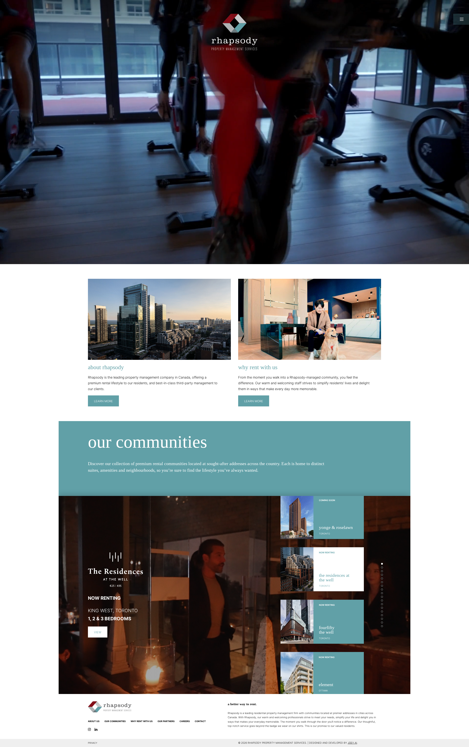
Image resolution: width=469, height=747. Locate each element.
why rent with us (142, 721)
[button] (382, 564)
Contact (200, 721)
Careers (185, 721)
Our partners (166, 721)
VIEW (97, 632)
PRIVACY (92, 742)
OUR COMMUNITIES (115, 721)
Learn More (103, 401)
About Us (93, 721)
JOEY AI (352, 742)
